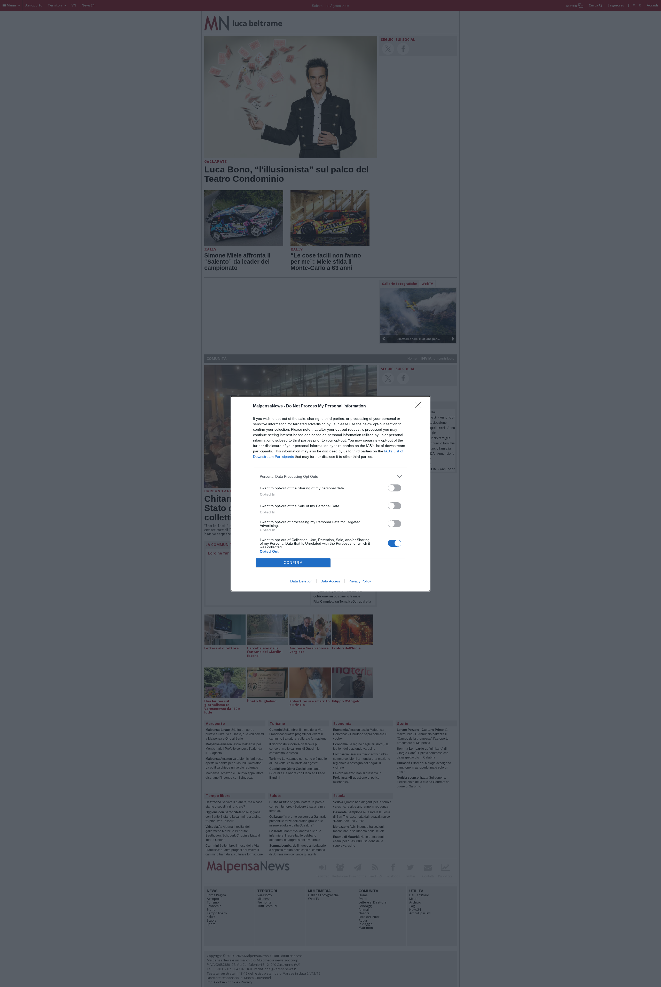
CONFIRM (293, 563)
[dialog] (330, 493)
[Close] (420, 406)
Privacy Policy (360, 581)
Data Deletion (301, 581)
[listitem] (330, 476)
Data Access (330, 581)
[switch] (394, 487)
